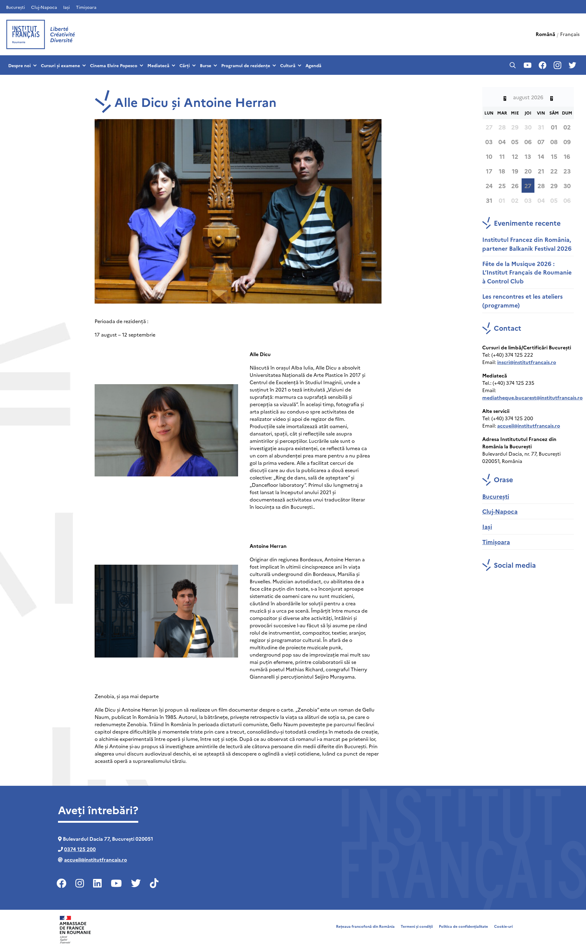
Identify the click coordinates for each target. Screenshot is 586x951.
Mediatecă (158, 65)
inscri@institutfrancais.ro (526, 362)
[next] (551, 96)
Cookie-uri (503, 926)
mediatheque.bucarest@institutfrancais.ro (532, 397)
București (15, 7)
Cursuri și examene (60, 65)
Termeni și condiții (417, 926)
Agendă (313, 65)
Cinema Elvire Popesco (113, 65)
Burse (205, 65)
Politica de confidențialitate (463, 926)
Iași (66, 7)
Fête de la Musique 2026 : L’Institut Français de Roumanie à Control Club (527, 272)
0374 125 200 (80, 849)
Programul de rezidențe (245, 65)
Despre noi (19, 65)
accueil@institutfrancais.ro (528, 425)
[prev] (505, 96)
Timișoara (86, 7)
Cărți (184, 65)
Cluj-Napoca (44, 7)
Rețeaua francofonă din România (365, 926)
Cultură (287, 65)
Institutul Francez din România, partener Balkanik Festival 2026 (527, 243)
